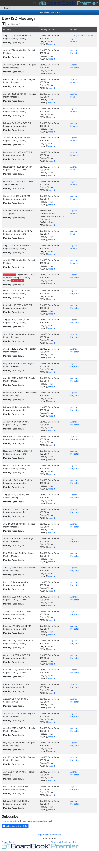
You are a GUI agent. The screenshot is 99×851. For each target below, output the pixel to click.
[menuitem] (34, 3)
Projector (74, 53)
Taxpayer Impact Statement (83, 35)
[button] (34, 3)
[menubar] (49, 3)
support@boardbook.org (49, 834)
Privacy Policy (8, 842)
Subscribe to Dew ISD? (16, 826)
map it (52, 44)
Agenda (73, 38)
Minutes (74, 41)
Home (6, 8)
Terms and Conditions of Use (64, 842)
